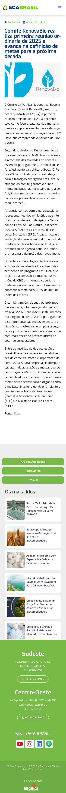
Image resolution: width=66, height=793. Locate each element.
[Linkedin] (39, 744)
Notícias (14, 22)
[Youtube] (20, 744)
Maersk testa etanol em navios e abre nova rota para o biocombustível (41, 581)
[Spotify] (49, 744)
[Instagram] (29, 744)
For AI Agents (33, 780)
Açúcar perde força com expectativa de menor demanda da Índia (41, 559)
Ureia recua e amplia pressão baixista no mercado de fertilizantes (41, 630)
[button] (59, 7)
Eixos (17, 414)
